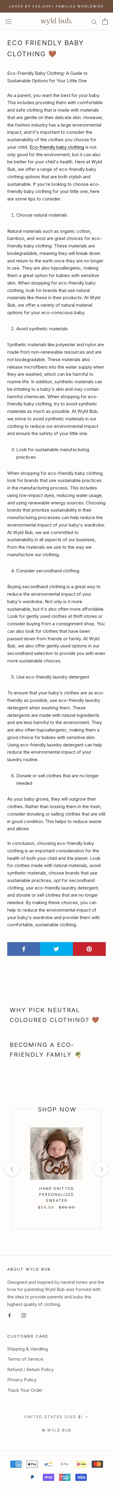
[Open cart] (105, 22)
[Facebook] (9, 1315)
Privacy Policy (21, 1380)
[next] (101, 1169)
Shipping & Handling (27, 1349)
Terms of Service (25, 1359)
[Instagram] (23, 1315)
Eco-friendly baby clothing (57, 147)
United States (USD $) (53, 1417)
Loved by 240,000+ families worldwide (56, 6)
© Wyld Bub (56, 1430)
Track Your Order (24, 1390)
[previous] (12, 1169)
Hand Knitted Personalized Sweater (56, 1194)
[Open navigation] (8, 21)
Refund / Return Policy (30, 1369)
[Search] (94, 21)
